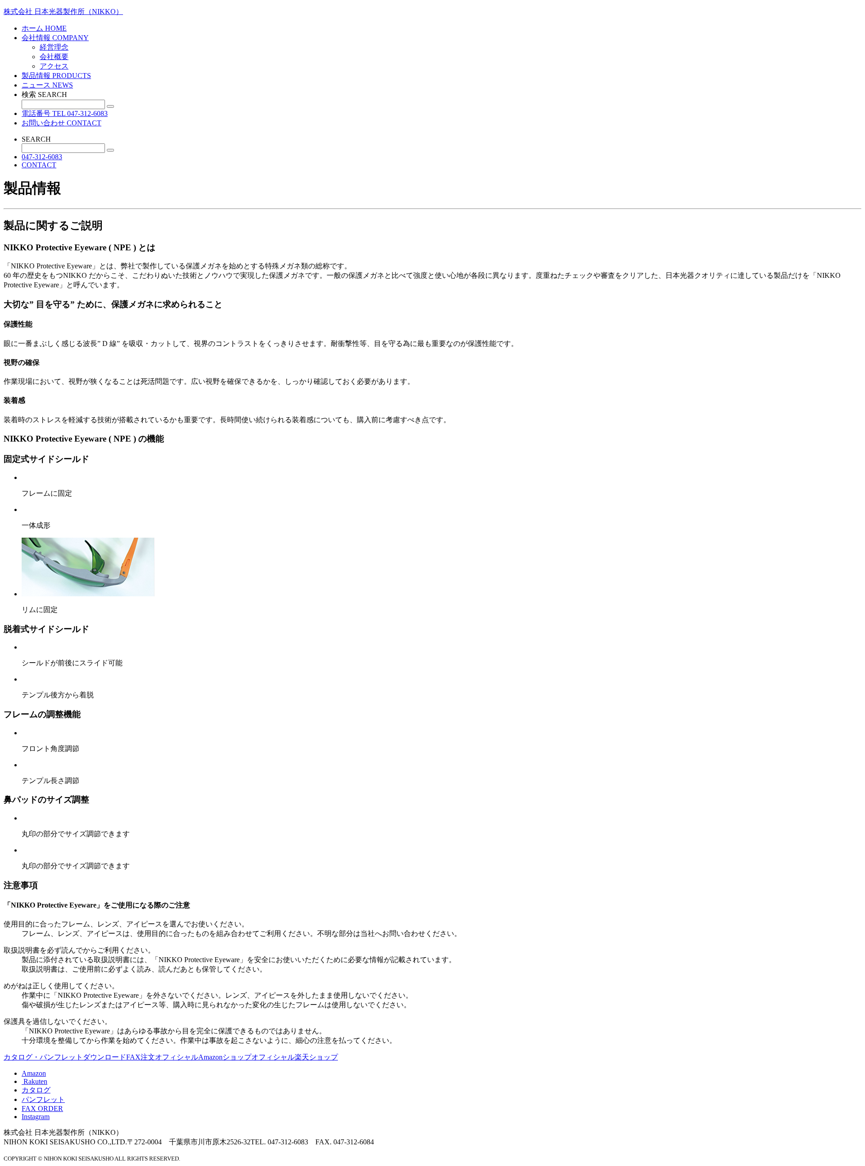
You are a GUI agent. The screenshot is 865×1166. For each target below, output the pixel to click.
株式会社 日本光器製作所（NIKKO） (63, 11)
